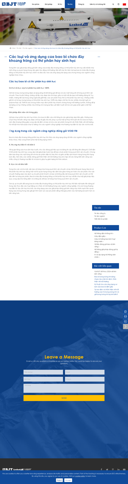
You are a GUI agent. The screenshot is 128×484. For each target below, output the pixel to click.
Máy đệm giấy (99, 236)
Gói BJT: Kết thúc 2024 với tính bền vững (105, 272)
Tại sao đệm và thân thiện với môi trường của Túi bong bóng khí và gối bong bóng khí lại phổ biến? (106, 291)
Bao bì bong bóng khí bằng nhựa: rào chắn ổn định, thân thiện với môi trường (105, 279)
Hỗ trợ (60, 4)
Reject (59, 480)
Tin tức (70, 4)
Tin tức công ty (100, 213)
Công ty (81, 4)
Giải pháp (48, 4)
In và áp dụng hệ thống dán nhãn (105, 256)
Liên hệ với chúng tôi (97, 4)
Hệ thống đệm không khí (103, 233)
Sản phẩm (35, 4)
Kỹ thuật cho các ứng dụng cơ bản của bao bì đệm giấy (105, 285)
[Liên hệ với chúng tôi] (125, 321)
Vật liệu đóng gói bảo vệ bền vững (104, 245)
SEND (64, 398)
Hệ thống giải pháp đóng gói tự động (106, 250)
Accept (68, 480)
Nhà (13, 48)
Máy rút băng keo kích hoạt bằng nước (104, 240)
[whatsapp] (125, 311)
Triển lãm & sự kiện (101, 219)
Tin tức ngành (27, 48)
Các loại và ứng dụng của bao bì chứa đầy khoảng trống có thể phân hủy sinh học (62, 48)
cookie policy (80, 476)
